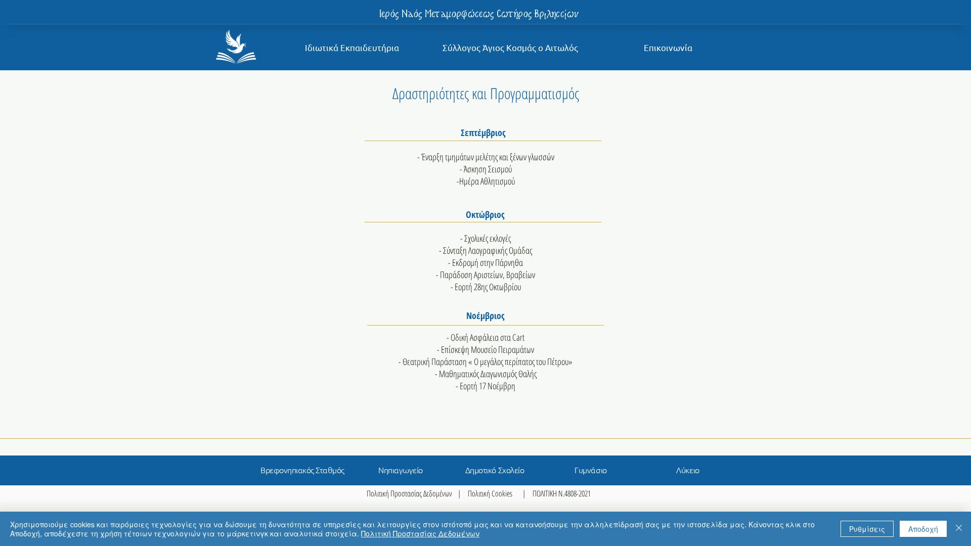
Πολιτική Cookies (490, 493)
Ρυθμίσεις (867, 529)
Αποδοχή (923, 529)
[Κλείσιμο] (959, 529)
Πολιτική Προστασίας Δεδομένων (409, 493)
